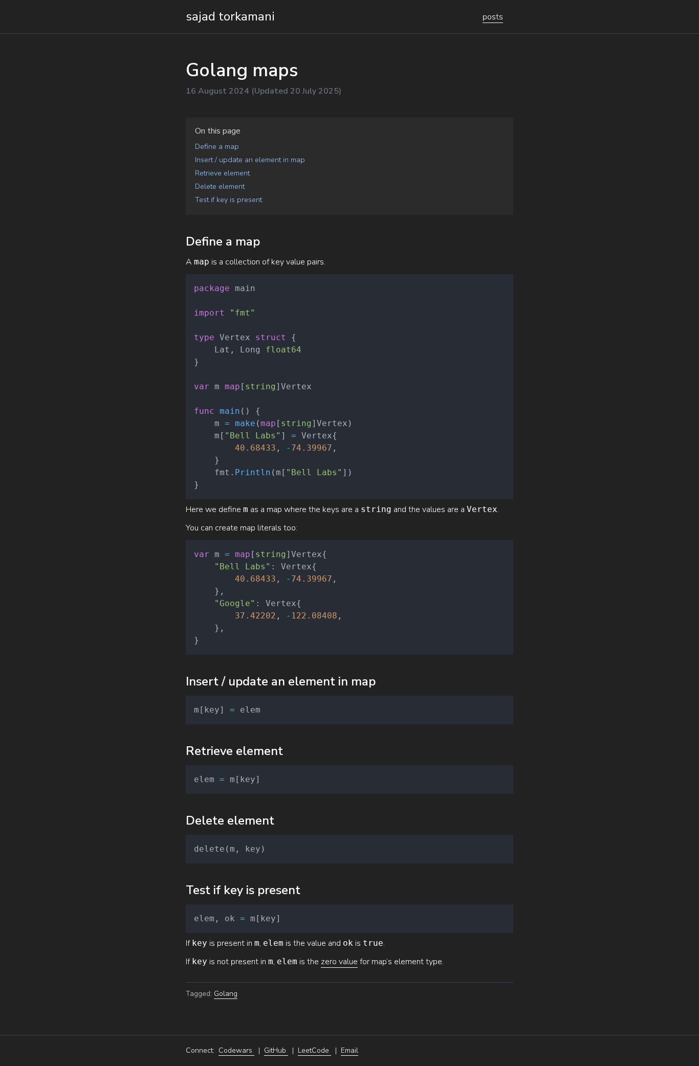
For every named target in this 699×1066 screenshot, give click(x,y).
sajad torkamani (230, 16)
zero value (339, 961)
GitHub (276, 1050)
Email (349, 1050)
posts (493, 17)
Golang (225, 993)
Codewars (236, 1050)
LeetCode (314, 1050)
